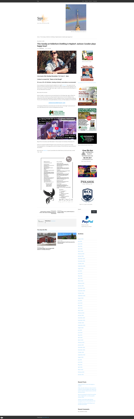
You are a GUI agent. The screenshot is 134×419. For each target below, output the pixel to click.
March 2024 (80, 310)
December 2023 (81, 317)
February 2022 (81, 372)
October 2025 (81, 263)
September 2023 (81, 325)
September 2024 (81, 295)
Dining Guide (95, 1)
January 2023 (81, 345)
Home (83, 1)
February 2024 (81, 313)
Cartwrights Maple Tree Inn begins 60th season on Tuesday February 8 (45, 249)
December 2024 (81, 288)
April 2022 (80, 367)
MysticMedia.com (45, 417)
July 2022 (80, 359)
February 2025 (81, 283)
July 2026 (80, 241)
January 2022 (81, 374)
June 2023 (80, 332)
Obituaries (86, 1)
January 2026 (81, 256)
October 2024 (81, 293)
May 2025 (80, 276)
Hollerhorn (64, 85)
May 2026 (80, 246)
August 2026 (80, 239)
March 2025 (80, 280)
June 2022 (80, 362)
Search (79, 209)
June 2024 (80, 303)
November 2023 (81, 320)
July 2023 (80, 330)
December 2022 (81, 347)
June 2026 (80, 243)
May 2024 (80, 305)
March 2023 (80, 340)
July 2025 (80, 271)
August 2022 (80, 357)
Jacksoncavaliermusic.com (56, 103)
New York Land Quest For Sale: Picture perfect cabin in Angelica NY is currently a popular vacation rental (87, 396)
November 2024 (81, 290)
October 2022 (81, 352)
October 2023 (81, 322)
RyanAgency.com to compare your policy (87, 82)
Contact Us (90, 1)
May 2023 (80, 335)
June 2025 (80, 273)
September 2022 (81, 354)
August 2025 (80, 268)
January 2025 (81, 285)
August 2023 (80, 327)
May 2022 (80, 364)
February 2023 (81, 342)
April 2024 (80, 308)
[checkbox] (2, 417)
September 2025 (81, 266)
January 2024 (81, 315)
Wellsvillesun (42, 48)
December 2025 (81, 258)
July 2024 (80, 300)
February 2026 (81, 253)
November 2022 (81, 349)
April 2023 (80, 337)
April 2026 (80, 248)
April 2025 (80, 278)
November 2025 (81, 261)
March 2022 (80, 369)
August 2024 (80, 298)
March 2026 (80, 251)
